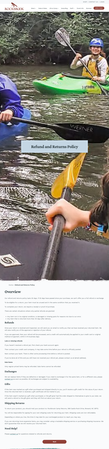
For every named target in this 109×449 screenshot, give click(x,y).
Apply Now (99, 8)
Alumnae (88, 8)
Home (11, 285)
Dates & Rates (42, 8)
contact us (9, 379)
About (33, 8)
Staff (71, 8)
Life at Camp (53, 8)
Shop (85, 2)
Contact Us (93, 2)
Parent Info (80, 8)
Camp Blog (64, 8)
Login (102, 2)
